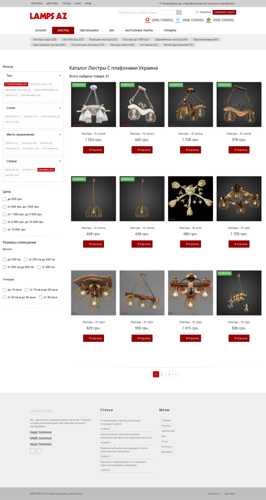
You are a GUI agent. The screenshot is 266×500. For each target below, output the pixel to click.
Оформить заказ (224, 12)
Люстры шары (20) (44, 39)
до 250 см (14, 259)
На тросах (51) (149, 44)
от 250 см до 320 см (42, 259)
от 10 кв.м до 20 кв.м (44, 289)
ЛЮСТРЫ (63, 30)
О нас (78, 3)
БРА (111, 30)
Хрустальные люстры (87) (49, 44)
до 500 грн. (15, 199)
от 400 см (48, 267)
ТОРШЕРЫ (170, 30)
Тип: (9, 76)
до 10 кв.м (14, 289)
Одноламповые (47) (206, 39)
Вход (88, 3)
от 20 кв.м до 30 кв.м (21, 297)
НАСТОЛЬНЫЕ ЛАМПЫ (139, 30)
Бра (163, 436)
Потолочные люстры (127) (87, 44)
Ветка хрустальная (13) (178, 44)
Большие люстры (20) (103, 39)
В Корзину (95, 149)
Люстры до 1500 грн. (136, 39)
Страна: (12, 161)
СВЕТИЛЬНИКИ (89, 30)
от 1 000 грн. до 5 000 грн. (25, 214)
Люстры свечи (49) (122, 44)
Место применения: (21, 134)
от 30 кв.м (50, 297)
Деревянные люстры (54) (171, 39)
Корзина (205, 12)
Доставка (52, 3)
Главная (166, 420)
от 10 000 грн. (17, 229)
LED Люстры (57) (73, 39)
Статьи (66, 3)
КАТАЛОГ (41, 30)
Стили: (11, 108)
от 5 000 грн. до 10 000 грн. (26, 222)
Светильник (168, 430)
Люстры (166, 425)
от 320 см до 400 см (21, 267)
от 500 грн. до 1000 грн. (23, 206)
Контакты (37, 3)
